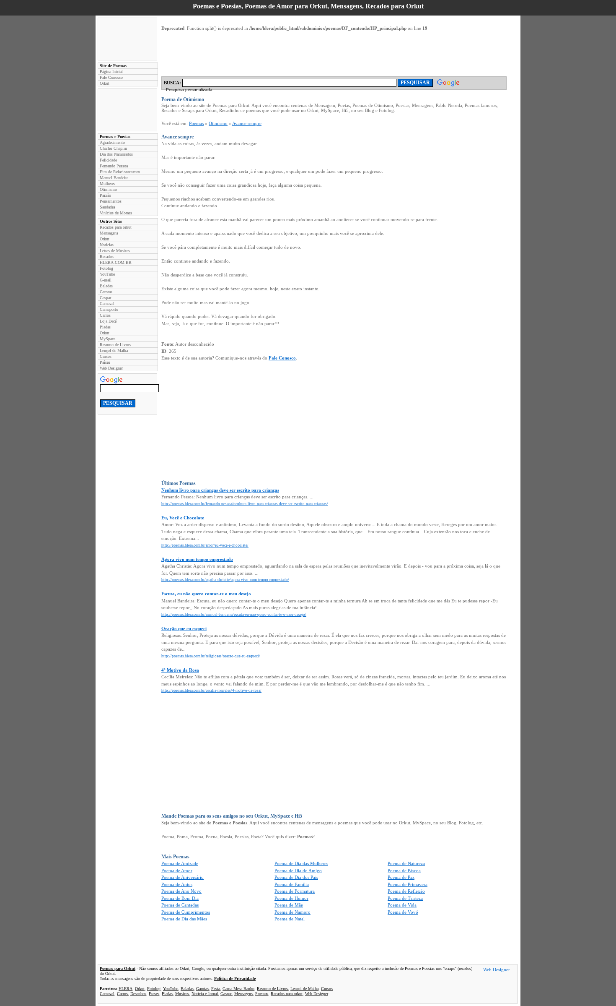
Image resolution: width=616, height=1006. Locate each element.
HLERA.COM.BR (116, 262)
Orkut (318, 6)
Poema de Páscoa (404, 870)
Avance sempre (246, 123)
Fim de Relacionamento (120, 171)
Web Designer (111, 368)
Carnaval (107, 303)
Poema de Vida (402, 904)
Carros (105, 315)
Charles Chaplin (113, 148)
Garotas (106, 291)
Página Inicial (111, 71)
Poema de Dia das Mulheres (301, 863)
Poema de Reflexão (406, 891)
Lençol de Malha (114, 350)
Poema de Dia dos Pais (296, 877)
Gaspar (105, 297)
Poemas (196, 123)
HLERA (125, 988)
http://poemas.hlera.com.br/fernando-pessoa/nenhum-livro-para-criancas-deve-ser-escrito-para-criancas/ (244, 504)
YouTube (107, 274)
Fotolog (106, 268)
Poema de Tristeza (405, 898)
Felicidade (108, 160)
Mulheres (107, 183)
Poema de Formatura (294, 891)
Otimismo (108, 189)
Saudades (107, 207)
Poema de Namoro (292, 912)
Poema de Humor (291, 898)
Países (105, 362)
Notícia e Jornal (205, 993)
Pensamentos (111, 201)
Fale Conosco (111, 77)
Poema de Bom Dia (180, 898)
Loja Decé (108, 321)
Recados (107, 256)
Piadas (105, 327)
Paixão (105, 195)
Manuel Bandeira (114, 177)
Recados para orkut (116, 227)
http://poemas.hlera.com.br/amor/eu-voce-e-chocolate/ (204, 545)
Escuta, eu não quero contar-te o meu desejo (206, 593)
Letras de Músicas (115, 250)
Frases (154, 993)
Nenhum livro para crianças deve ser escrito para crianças (220, 490)
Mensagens (346, 6)
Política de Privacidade (235, 978)
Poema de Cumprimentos (185, 912)
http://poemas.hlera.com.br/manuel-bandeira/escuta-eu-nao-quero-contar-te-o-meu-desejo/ (233, 614)
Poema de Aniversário (182, 877)
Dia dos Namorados (116, 154)
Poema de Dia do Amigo (298, 870)
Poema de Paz (401, 877)
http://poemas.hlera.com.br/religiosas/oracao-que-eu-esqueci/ (210, 656)
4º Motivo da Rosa (180, 669)
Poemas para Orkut (117, 968)
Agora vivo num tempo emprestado (197, 559)
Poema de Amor (176, 870)
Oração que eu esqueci (184, 628)
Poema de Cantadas (180, 904)
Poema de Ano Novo (181, 891)
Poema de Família (291, 884)
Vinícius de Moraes (116, 213)
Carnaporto (109, 309)
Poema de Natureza (406, 863)
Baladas (106, 286)
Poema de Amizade (179, 863)
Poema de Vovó (403, 912)
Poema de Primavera (407, 884)
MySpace (107, 338)
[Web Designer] (496, 970)
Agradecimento (112, 142)
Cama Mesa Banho (238, 988)
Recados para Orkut (394, 6)
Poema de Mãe (288, 904)
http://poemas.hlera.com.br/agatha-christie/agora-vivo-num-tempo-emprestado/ (225, 580)
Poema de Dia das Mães (184, 918)
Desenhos (138, 993)
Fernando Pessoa (114, 166)
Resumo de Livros (115, 344)
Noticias (107, 244)
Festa (215, 988)
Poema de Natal (289, 918)
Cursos (105, 356)
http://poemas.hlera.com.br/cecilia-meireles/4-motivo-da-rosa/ (211, 690)
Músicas (182, 993)
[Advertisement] (127, 39)
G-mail (105, 280)
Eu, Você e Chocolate (182, 517)
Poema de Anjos (176, 884)
